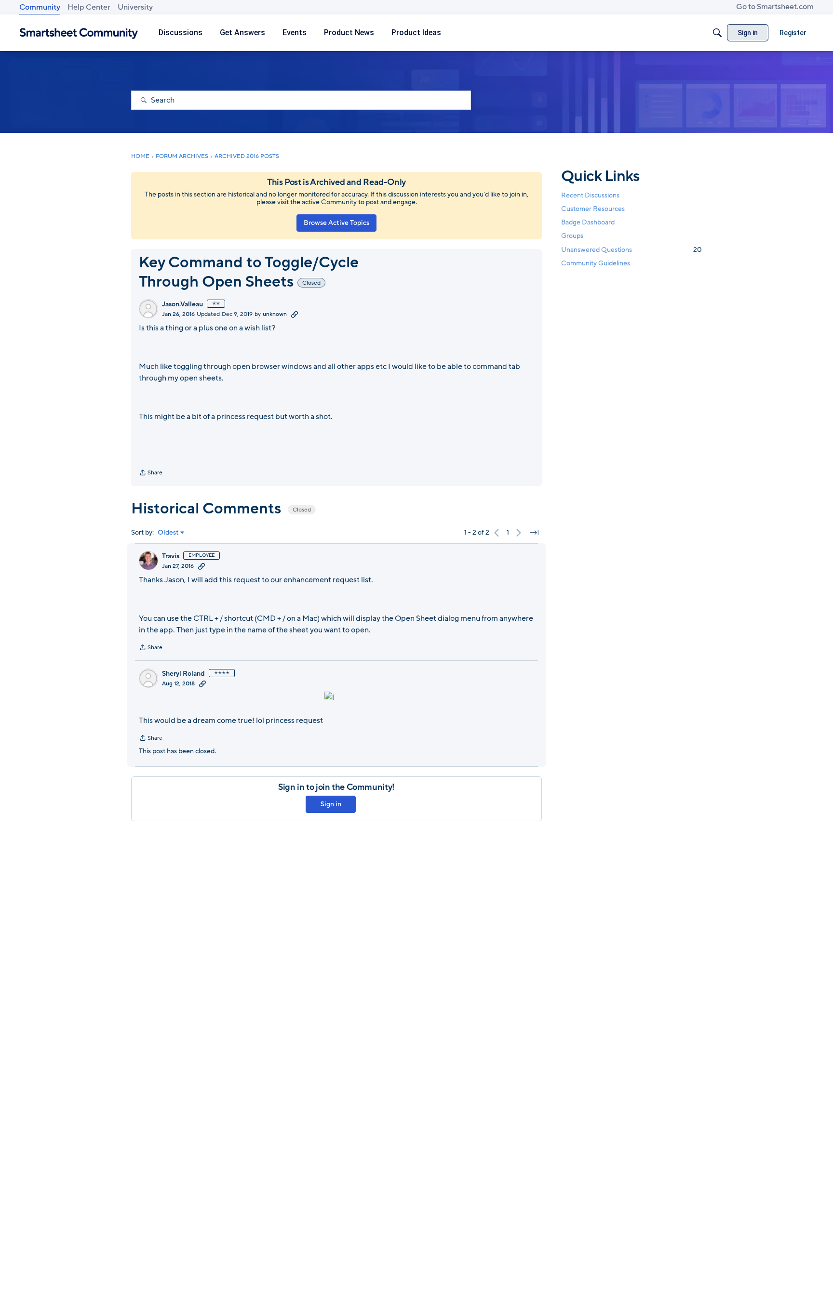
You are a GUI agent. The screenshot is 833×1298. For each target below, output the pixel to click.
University (135, 7)
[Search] (717, 32)
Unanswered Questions (631, 249)
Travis (170, 556)
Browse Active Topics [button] (336, 222)
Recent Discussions (590, 195)
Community (39, 7)
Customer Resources (593, 208)
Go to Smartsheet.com (775, 6)
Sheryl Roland (183, 673)
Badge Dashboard (588, 222)
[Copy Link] (294, 314)
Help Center (88, 7)
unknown (275, 314)
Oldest (168, 533)
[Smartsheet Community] (78, 32)
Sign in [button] (331, 804)
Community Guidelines (595, 263)
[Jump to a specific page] (534, 532)
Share (150, 473)
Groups (572, 236)
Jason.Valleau (182, 304)
